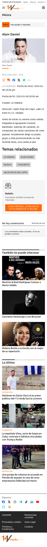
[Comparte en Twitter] (19, 80)
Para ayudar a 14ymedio (20, 25)
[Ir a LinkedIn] (32, 501)
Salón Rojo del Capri (15, 172)
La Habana (9, 157)
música (7, 165)
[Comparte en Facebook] (13, 80)
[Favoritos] (3, 80)
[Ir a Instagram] (15, 501)
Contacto (29, 527)
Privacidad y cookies (11, 522)
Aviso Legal (30, 522)
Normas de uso (38, 223)
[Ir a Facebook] (4, 501)
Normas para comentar (31, 516)
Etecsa (33, 2)
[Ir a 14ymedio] (15, 7)
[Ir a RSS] (10, 507)
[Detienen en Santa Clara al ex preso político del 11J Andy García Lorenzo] (23, 378)
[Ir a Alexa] (4, 507)
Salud (25, 2)
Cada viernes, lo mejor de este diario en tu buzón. (23, 207)
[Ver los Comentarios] (8, 80)
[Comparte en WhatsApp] (24, 80)
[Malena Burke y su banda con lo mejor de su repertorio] (23, 334)
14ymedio (6, 515)
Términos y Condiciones (8, 528)
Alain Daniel (27, 157)
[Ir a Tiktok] (27, 501)
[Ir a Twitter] (10, 501)
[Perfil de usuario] (43, 7)
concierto (23, 165)
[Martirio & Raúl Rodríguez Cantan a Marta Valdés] (23, 268)
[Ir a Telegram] (21, 501)
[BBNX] (12, 538)
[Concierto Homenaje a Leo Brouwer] (23, 302)
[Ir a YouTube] (38, 501)
